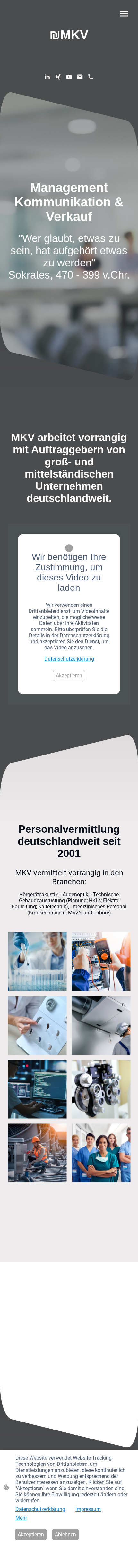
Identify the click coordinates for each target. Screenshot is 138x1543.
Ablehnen (65, 1534)
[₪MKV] (69, 48)
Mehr (21, 1518)
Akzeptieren (69, 675)
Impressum (88, 1509)
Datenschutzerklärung (69, 659)
